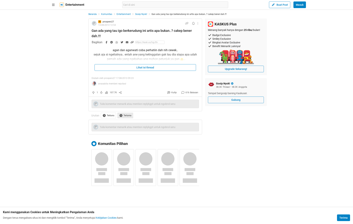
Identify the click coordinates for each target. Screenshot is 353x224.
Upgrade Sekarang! (236, 68)
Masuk (300, 4)
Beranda (92, 14)
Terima (343, 217)
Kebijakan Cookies (106, 217)
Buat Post (282, 4)
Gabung (235, 99)
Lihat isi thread (145, 67)
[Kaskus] (62, 5)
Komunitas (106, 14)
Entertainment (124, 14)
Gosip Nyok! (141, 14)
